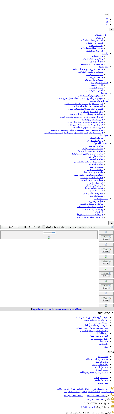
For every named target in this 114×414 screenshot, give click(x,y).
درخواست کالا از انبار (93, 193)
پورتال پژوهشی (96, 138)
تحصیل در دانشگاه (94, 43)
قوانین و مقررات (95, 201)
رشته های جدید (96, 45)
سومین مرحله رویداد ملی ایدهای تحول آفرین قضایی (79, 98)
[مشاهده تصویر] (4, 228)
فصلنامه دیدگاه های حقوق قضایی (87, 175)
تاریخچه (99, 37)
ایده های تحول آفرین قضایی (90, 95)
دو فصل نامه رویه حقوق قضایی (94, 330)
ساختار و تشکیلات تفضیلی (91, 204)
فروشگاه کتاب (96, 183)
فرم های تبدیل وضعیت (92, 119)
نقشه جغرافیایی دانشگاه (92, 48)
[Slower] (44, 226)
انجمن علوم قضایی (94, 90)
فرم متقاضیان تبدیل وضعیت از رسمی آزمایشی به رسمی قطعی (73, 132)
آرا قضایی (98, 212)
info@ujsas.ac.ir (88, 407)
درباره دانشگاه (101, 35)
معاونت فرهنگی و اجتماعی (90, 72)
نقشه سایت (103, 356)
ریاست (105, 53)
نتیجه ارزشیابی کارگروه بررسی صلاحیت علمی (81, 117)
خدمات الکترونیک (100, 143)
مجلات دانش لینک (95, 169)
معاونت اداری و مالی (93, 80)
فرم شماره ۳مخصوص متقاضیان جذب (85, 127)
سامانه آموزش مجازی (92, 148)
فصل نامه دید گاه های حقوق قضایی (92, 328)
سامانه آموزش (96, 146)
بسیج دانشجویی (96, 88)
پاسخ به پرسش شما (99, 336)
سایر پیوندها (103, 383)
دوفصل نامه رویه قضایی (91, 177)
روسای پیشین (96, 61)
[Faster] (44, 228)
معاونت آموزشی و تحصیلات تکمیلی (87, 69)
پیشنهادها (104, 341)
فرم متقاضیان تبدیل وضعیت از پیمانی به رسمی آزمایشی (77, 130)
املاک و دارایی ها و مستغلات (90, 206)
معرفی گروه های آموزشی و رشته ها (91, 317)
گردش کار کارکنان (94, 185)
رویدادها (104, 93)
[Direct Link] (106, 239)
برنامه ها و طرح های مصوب (90, 217)
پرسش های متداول (99, 338)
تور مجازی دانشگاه (94, 51)
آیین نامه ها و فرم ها (99, 101)
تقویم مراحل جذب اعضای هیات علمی (85, 109)
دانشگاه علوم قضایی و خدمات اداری (65, 309)
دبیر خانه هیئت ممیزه (98, 322)
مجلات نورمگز (96, 167)
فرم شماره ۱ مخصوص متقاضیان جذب (85, 122)
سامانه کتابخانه (96, 164)
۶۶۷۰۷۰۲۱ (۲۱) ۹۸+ (96, 395)
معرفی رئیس (97, 56)
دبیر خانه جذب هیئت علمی (96, 320)
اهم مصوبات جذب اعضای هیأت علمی (86, 106)
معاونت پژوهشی (95, 77)
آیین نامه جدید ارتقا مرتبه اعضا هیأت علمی (83, 103)
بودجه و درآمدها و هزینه (92, 209)
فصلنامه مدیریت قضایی (92, 180)
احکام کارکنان (96, 190)
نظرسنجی (103, 344)
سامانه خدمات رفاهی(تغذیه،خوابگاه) (86, 154)
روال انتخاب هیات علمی (92, 111)
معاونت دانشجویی (94, 74)
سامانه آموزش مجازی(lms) (90, 151)
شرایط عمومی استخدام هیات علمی (86, 114)
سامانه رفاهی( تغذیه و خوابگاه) (94, 372)
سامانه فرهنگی (96, 159)
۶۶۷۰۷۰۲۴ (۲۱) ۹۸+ (73, 395)
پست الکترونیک (96, 196)
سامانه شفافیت (101, 198)
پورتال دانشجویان (95, 140)
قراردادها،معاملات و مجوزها (90, 214)
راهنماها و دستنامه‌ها (93, 172)
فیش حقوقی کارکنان (93, 188)
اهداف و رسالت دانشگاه (92, 40)
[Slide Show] (25, 228)
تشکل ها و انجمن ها (99, 82)
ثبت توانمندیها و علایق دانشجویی (88, 161)
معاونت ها (103, 66)
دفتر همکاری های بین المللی (95, 325)
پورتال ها (104, 135)
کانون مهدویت (96, 85)
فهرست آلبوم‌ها (39, 309)
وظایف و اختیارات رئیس (92, 59)
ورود (106, 346)
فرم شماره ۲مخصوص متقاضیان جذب (85, 125)
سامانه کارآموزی (95, 156)
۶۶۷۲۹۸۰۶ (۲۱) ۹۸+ (95, 399)
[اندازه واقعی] (106, 237)
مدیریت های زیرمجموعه (92, 64)
